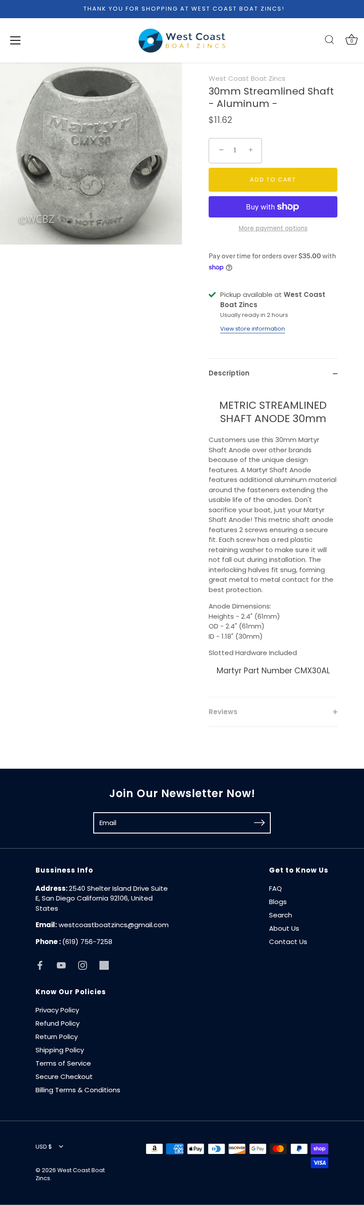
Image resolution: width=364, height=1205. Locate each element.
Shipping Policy (60, 1050)
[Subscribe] (259, 822)
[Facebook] (40, 964)
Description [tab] (229, 373)
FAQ (275, 888)
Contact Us (288, 941)
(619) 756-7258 (87, 941)
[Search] (329, 40)
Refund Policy (57, 1023)
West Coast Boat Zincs (247, 78)
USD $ (44, 1146)
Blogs (278, 901)
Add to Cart (273, 179)
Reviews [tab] (223, 711)
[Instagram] (82, 964)
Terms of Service (63, 1063)
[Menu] (15, 40)
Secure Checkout (64, 1076)
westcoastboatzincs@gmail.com (114, 924)
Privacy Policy (57, 1010)
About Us (284, 928)
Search (280, 915)
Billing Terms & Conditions (78, 1089)
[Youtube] (61, 964)
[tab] (273, 542)
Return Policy (57, 1036)
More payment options (273, 228)
